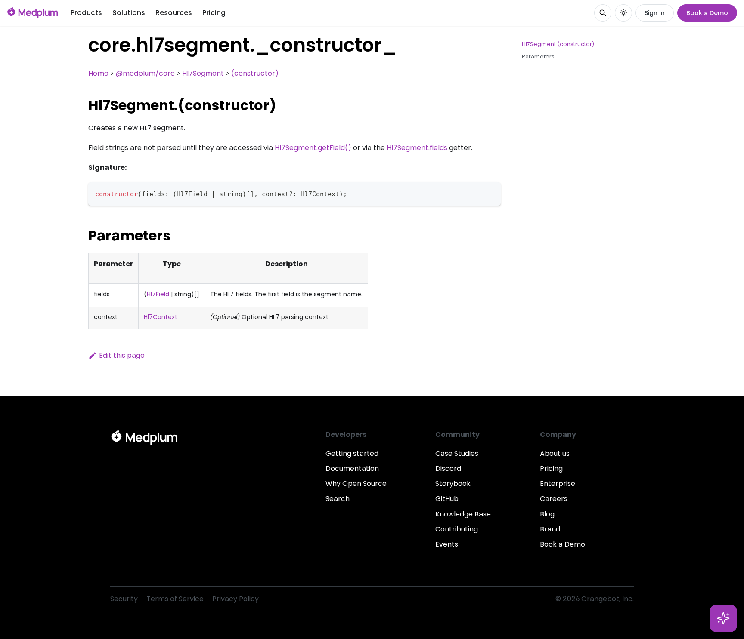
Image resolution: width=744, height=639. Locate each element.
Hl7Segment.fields (417, 148)
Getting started (352, 453)
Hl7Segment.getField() (313, 148)
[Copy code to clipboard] (490, 193)
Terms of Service (175, 599)
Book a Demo (707, 13)
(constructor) (255, 73)
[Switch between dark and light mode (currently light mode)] (623, 13)
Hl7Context (160, 317)
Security (124, 599)
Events (446, 544)
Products (86, 13)
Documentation (352, 468)
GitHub (447, 499)
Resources (173, 13)
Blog (547, 514)
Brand (550, 529)
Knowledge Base (463, 514)
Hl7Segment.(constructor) (558, 44)
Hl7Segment (203, 73)
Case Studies (456, 453)
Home (98, 73)
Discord (448, 468)
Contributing (456, 529)
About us (555, 453)
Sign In (655, 13)
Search (338, 499)
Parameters (538, 56)
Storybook (453, 483)
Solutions (128, 13)
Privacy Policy (235, 599)
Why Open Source (356, 483)
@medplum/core (145, 73)
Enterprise (557, 483)
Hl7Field (158, 294)
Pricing (214, 13)
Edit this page (122, 355)
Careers (553, 499)
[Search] (602, 13)
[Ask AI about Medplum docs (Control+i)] (723, 618)
